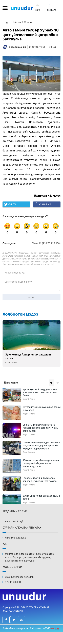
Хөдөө (28, 22)
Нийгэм (16, 22)
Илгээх (31, 297)
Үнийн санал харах (15, 537)
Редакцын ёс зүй (14, 521)
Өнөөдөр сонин (17, 47)
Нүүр (5, 22)
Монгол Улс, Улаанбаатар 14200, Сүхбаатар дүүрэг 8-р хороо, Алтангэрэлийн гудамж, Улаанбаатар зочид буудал (29, 557)
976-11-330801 (13, 582)
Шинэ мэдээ (11, 382)
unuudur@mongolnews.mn (19, 577)
